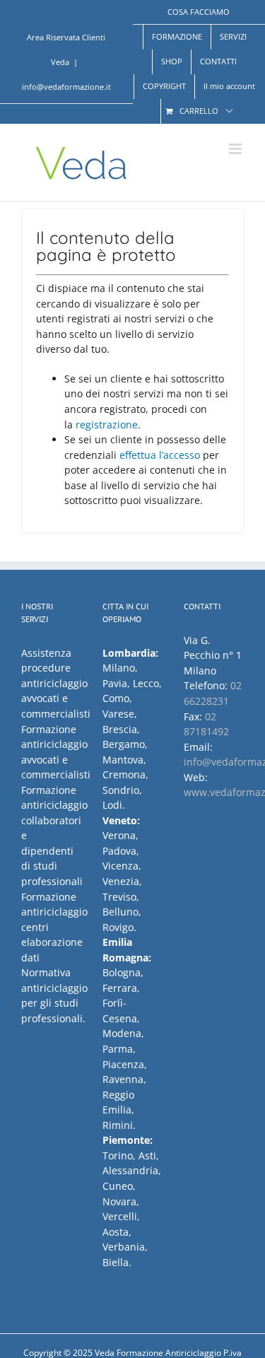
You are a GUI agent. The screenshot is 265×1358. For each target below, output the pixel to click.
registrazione (107, 424)
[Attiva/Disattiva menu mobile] (236, 148)
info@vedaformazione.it (66, 86)
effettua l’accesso (159, 455)
